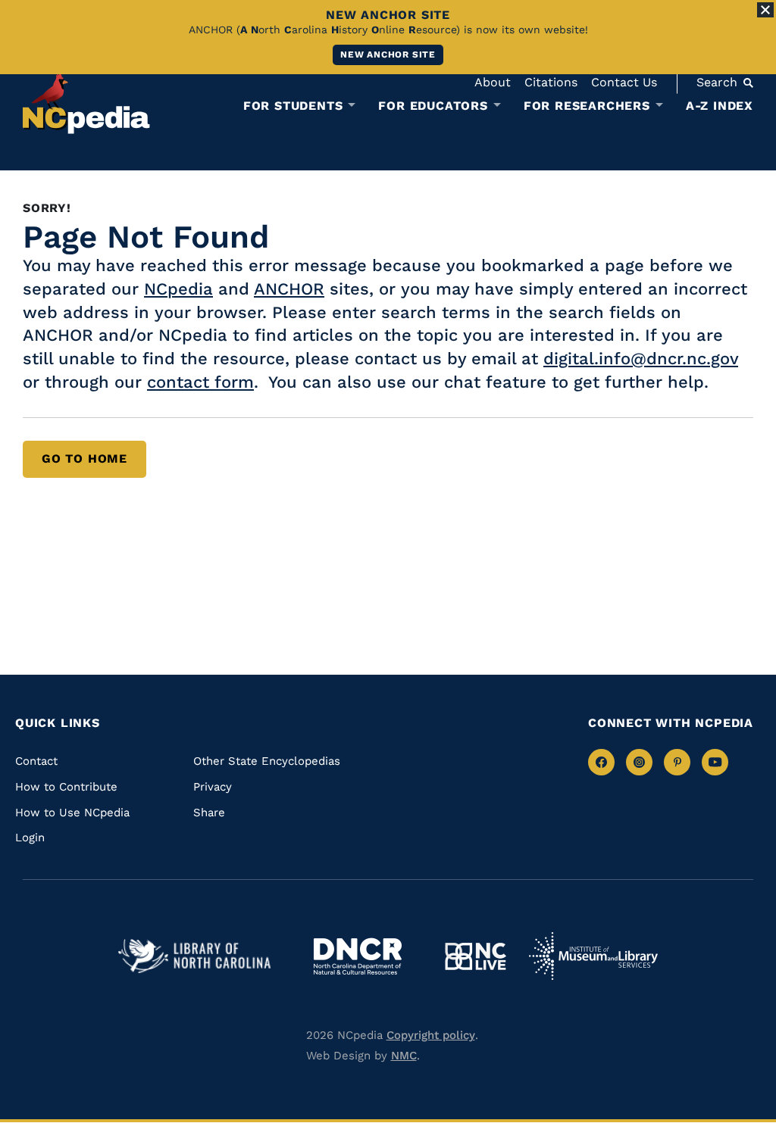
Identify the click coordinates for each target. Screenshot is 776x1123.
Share (209, 812)
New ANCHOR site (388, 54)
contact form (200, 382)
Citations (550, 82)
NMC (404, 1055)
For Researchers (587, 106)
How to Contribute (66, 787)
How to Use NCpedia (72, 812)
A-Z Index (719, 105)
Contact (36, 761)
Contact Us (624, 82)
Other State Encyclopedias (266, 761)
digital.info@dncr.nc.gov (640, 358)
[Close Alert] (765, 9)
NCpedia (178, 288)
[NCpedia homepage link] (86, 102)
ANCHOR (289, 288)
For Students (293, 106)
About (492, 82)
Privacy (212, 787)
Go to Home (84, 458)
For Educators (432, 106)
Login (30, 837)
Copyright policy (430, 1035)
